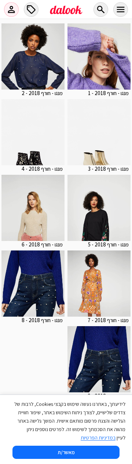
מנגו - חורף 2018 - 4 (42, 168)
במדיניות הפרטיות (98, 437)
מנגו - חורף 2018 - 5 (108, 244)
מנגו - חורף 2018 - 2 (42, 93)
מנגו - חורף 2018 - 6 (42, 244)
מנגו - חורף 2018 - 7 (108, 320)
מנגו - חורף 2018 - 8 (42, 320)
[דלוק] (66, 14)
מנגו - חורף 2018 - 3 (108, 168)
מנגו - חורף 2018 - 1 (108, 93)
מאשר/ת (66, 452)
